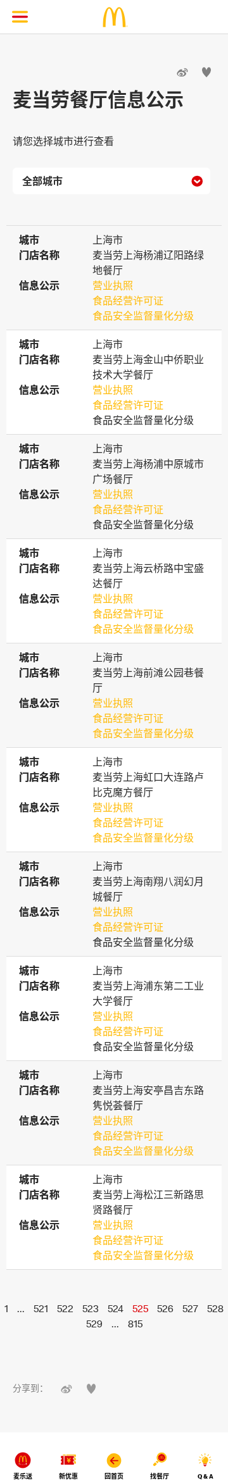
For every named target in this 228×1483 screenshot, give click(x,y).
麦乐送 (22, 1476)
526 (165, 1308)
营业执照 (112, 285)
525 (140, 1308)
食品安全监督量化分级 (143, 315)
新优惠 (68, 1476)
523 (90, 1308)
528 (215, 1308)
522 (65, 1308)
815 (135, 1323)
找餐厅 (159, 1476)
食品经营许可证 (127, 300)
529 (94, 1323)
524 (116, 1308)
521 (41, 1308)
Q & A (205, 1476)
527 (190, 1308)
